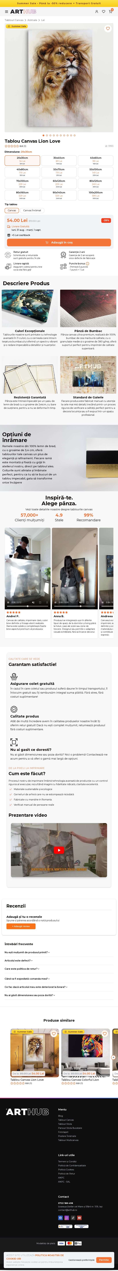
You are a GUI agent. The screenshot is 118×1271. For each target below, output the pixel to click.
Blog (60, 1116)
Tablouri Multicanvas (68, 1140)
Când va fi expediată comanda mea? (26, 978)
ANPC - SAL (64, 1181)
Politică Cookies (66, 1169)
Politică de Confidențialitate (72, 1165)
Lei (43, 20)
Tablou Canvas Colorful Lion (80, 1079)
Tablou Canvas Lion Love (27, 1079)
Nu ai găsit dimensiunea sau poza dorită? (29, 995)
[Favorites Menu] (103, 11)
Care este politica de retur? (21, 968)
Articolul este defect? (18, 960)
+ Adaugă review (21, 926)
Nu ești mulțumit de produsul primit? (26, 952)
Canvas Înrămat (32, 210)
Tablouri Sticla (65, 1124)
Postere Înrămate (67, 1136)
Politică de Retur (66, 1173)
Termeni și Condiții (67, 1161)
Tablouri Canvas (14, 20)
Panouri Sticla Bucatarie (70, 1128)
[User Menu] (97, 11)
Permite (104, 1260)
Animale (32, 20)
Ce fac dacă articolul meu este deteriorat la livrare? (35, 987)
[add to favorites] (108, 28)
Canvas (12, 210)
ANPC (61, 1177)
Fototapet (63, 1132)
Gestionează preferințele (81, 1260)
